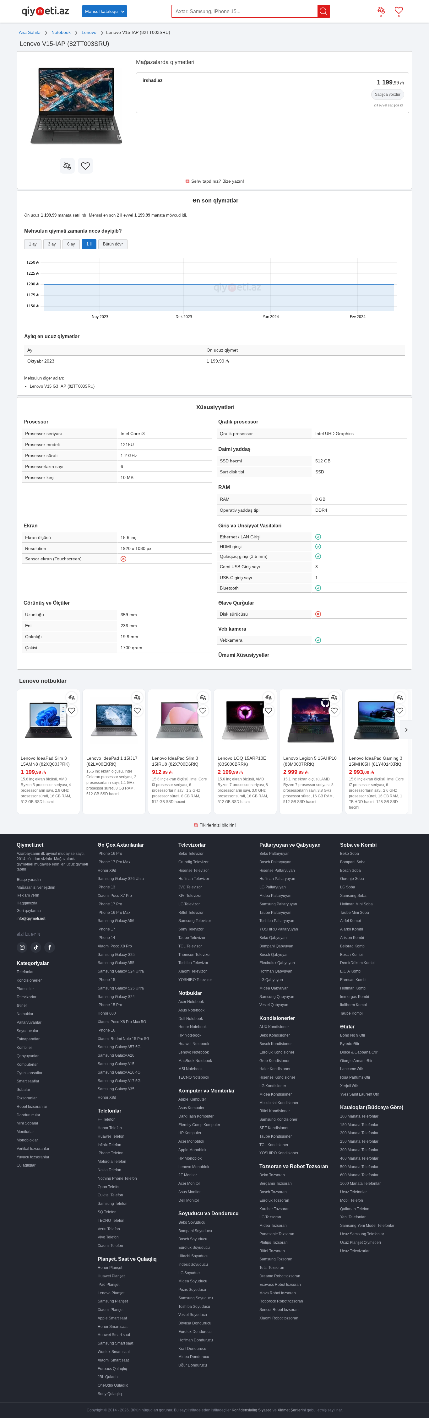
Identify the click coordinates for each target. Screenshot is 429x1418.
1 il (89, 244)
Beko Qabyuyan (273, 937)
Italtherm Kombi (353, 1005)
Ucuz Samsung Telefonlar (362, 1234)
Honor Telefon (110, 1128)
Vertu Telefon (109, 1229)
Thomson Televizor (194, 954)
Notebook (61, 32)
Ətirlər (22, 1005)
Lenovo (89, 32)
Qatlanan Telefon (354, 1209)
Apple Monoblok (192, 1150)
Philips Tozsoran (273, 1242)
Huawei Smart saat (114, 1335)
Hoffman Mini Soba (356, 904)
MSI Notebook (190, 1069)
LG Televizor (189, 904)
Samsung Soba (353, 895)
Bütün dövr (113, 244)
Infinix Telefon (109, 1145)
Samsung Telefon (113, 1203)
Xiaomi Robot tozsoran (278, 1318)
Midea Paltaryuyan (275, 895)
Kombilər (24, 1047)
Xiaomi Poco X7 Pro (115, 895)
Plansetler (25, 989)
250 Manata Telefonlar (359, 1141)
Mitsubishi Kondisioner (278, 1103)
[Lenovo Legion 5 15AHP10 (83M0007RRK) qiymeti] (310, 721)
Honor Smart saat (113, 1326)
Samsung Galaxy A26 (116, 1055)
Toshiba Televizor (193, 963)
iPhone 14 (106, 937)
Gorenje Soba (352, 878)
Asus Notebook (191, 1010)
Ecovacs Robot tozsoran (280, 1284)
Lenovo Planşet (111, 1293)
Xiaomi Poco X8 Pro (115, 946)
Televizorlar (26, 997)
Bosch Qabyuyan (274, 954)
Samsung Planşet (113, 1301)
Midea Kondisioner (275, 1094)
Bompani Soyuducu (195, 1231)
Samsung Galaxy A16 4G (119, 1072)
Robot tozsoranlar (32, 1106)
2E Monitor (187, 1175)
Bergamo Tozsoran (275, 1183)
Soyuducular (27, 1031)
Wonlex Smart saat (114, 1352)
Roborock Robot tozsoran (281, 1301)
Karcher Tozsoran (274, 1209)
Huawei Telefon (111, 1136)
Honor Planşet (110, 1267)
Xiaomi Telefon (110, 1245)
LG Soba (347, 887)
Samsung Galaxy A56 (116, 921)
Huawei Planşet (111, 1276)
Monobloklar (27, 1140)
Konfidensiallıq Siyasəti (252, 1410)
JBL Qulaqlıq (109, 1377)
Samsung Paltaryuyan (278, 904)
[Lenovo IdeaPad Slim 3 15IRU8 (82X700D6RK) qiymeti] (179, 721)
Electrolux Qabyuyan (277, 963)
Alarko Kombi (351, 929)
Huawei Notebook (193, 1044)
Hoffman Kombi (353, 988)
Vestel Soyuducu (192, 1315)
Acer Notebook (191, 1002)
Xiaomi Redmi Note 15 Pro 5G (123, 1039)
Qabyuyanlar (28, 1056)
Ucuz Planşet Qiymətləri (360, 1242)
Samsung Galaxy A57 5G (119, 1047)
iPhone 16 (106, 1030)
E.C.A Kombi (350, 971)
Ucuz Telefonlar (353, 1192)
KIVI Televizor (190, 895)
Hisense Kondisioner (277, 1077)
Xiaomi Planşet (110, 1309)
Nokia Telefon (109, 1170)
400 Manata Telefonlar (359, 1158)
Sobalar (23, 1089)
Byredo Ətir (349, 1044)
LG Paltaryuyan (272, 887)
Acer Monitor (189, 1183)
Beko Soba (349, 853)
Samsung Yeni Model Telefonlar (367, 1225)
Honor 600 (107, 1013)
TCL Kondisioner (273, 1145)
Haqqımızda (27, 903)
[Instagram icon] (22, 947)
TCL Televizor (190, 946)
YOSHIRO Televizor (195, 980)
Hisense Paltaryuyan (277, 870)
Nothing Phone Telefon (117, 1178)
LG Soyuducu (190, 1273)
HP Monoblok (190, 1158)
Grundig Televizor (193, 862)
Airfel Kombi (350, 921)
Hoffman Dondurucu (195, 1340)
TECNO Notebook (193, 1077)
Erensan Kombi (353, 980)
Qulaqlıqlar (26, 1165)
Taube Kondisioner (275, 1136)
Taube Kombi (351, 1013)
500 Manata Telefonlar (359, 1167)
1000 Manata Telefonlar (360, 1183)
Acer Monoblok (191, 1141)
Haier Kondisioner (275, 1069)
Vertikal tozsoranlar (33, 1148)
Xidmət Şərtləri (290, 1410)
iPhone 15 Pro (110, 1005)
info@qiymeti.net (31, 918)
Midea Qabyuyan (274, 988)
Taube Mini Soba (354, 912)
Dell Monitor (188, 1200)
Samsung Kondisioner (278, 1119)
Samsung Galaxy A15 (116, 1064)
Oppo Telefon (109, 1187)
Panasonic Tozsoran (276, 1234)
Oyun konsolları (30, 1073)
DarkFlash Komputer (196, 1116)
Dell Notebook (190, 1018)
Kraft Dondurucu (192, 1348)
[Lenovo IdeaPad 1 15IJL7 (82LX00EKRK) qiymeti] (114, 721)
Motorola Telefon (112, 1161)
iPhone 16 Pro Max (114, 912)
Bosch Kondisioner (275, 1044)
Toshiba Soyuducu (194, 1306)
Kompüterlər (27, 1064)
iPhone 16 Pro (110, 853)
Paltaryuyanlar (29, 1022)
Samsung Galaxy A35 (116, 1089)
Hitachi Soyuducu (193, 1256)
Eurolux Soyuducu (194, 1247)
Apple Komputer (192, 1099)
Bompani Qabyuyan (276, 946)
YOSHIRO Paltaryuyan (278, 929)
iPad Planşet (108, 1284)
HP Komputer (189, 1133)
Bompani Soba (353, 862)
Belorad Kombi (353, 946)
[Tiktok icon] (35, 947)
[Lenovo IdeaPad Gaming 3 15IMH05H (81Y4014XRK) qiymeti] (376, 721)
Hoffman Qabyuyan (275, 971)
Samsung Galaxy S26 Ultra (121, 878)
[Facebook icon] (49, 947)
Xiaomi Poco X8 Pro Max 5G (122, 1022)
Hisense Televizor (193, 870)
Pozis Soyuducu (192, 1289)
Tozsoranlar (27, 1098)
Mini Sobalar (27, 1123)
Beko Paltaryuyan (274, 853)
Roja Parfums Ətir (355, 1077)
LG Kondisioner (272, 1086)
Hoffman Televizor (193, 878)
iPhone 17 (106, 929)
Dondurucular (28, 1115)
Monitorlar (25, 1132)
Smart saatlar (28, 1081)
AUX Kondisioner (274, 1027)
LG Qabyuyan (271, 980)
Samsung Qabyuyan (276, 997)
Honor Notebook (192, 1027)
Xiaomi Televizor (192, 971)
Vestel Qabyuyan (273, 1005)
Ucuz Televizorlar (355, 1251)
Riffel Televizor (191, 912)
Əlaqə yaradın (29, 879)
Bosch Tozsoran (273, 1192)
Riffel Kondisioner (274, 1111)
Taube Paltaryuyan (275, 912)
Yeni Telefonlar (353, 1217)
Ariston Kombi (352, 937)
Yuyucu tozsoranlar (33, 1157)
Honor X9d (107, 870)
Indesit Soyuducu (193, 1264)
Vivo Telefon (108, 1237)
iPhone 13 (106, 887)
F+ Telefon (107, 1119)
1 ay (33, 244)
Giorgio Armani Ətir (356, 1061)
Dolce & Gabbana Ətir (358, 1052)
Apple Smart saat (112, 1318)
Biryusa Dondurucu (194, 1323)
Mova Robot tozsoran (277, 1293)
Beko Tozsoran (272, 1175)
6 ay (71, 244)
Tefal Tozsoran (271, 1267)
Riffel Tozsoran (272, 1251)
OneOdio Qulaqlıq (113, 1385)
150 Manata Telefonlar (359, 1125)
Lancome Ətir (351, 1069)
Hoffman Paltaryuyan (277, 878)
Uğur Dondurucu (192, 1365)
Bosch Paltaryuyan (275, 862)
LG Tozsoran (270, 1217)
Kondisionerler (29, 980)
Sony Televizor (191, 929)
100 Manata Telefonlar (359, 1116)
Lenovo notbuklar (43, 681)
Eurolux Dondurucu (195, 1331)
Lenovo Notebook (193, 1052)
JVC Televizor (190, 887)
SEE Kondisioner (274, 1128)
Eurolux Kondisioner (276, 1052)
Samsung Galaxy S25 (116, 954)
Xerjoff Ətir (349, 1086)
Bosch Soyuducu (192, 1239)
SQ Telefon (107, 1212)
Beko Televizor (191, 853)
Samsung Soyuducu (195, 1298)
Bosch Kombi (351, 954)
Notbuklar (25, 1014)
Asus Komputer (191, 1108)
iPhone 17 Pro (110, 904)
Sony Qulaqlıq (110, 1394)
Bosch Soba (350, 870)
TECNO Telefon (111, 1220)
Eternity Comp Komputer (199, 1125)
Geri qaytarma (29, 910)
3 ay (52, 244)
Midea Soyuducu (192, 1281)
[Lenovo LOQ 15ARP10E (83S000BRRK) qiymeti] (245, 721)
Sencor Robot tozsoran (279, 1309)
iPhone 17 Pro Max (114, 862)
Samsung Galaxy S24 (116, 997)
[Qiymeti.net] (45, 15)
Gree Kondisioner (274, 1061)
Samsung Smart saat (115, 1343)
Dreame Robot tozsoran (279, 1276)
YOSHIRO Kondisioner (278, 1153)
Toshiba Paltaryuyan (276, 921)
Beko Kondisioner (274, 1035)
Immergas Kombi (354, 997)
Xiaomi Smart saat (113, 1360)
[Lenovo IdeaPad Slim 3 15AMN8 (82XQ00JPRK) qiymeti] (48, 721)
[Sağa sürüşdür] (406, 729)
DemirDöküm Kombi (357, 963)
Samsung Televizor (194, 921)
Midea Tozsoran (273, 1225)
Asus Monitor (189, 1192)
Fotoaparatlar (28, 1039)
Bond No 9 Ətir (352, 1035)
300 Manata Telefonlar (359, 1150)
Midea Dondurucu (193, 1357)
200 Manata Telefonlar (359, 1133)
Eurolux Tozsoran (274, 1200)
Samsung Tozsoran (275, 1259)
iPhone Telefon (110, 1153)
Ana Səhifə (30, 32)
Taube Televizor (191, 937)
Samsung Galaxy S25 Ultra (121, 988)
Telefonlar (25, 972)
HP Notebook (189, 1035)
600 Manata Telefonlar (359, 1175)
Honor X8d (107, 1097)
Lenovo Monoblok (193, 1167)
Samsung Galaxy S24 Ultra (121, 971)
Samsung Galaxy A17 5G (119, 1081)
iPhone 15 (106, 980)
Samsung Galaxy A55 (116, 963)
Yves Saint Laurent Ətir (359, 1094)
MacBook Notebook (195, 1061)
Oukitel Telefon (110, 1195)
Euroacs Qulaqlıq (112, 1369)
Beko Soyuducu (191, 1222)
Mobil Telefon (351, 1200)
